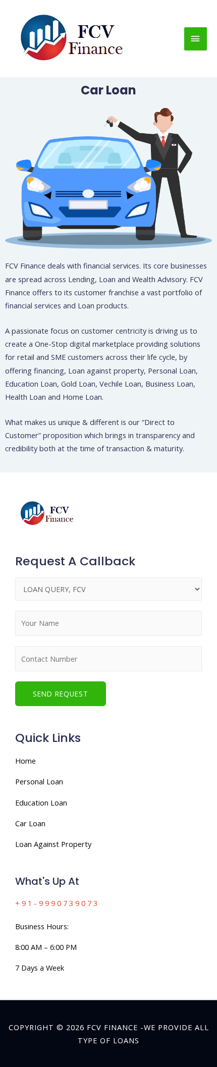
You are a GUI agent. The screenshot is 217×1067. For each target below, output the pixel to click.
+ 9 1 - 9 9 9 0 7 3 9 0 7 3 (56, 903)
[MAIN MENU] (195, 38)
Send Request (60, 694)
